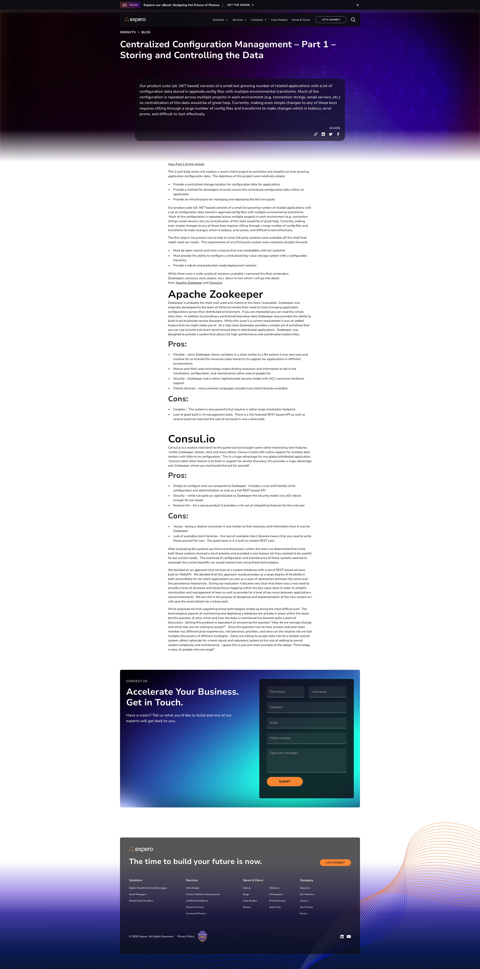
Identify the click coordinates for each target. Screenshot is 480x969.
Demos (246, 907)
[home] (135, 19)
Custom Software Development (203, 894)
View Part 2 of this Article (186, 164)
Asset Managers (137, 894)
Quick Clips (275, 907)
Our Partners (307, 894)
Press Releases (277, 900)
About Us (305, 887)
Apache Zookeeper (189, 283)
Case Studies (250, 900)
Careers (304, 900)
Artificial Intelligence (197, 900)
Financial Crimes (195, 907)
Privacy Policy (185, 936)
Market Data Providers (141, 900)
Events (303, 913)
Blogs (246, 894)
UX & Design (192, 887)
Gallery (247, 887)
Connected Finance (196, 913)
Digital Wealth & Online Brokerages (148, 887)
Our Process (306, 907)
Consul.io (215, 283)
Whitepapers (276, 894)
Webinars (274, 887)
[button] (220, 19)
